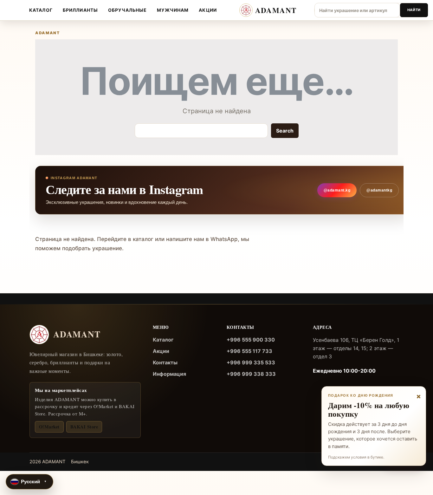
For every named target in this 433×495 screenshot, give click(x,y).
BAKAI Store (84, 426)
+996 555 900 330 (251, 339)
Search (284, 130)
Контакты (165, 362)
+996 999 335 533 (251, 362)
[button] (29, 481)
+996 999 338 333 (251, 374)
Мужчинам (173, 10)
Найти (414, 10)
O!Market (49, 426)
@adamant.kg (337, 190)
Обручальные (127, 10)
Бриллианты (80, 10)
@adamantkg (379, 190)
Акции (208, 10)
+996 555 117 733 (249, 351)
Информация (169, 374)
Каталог (41, 10)
